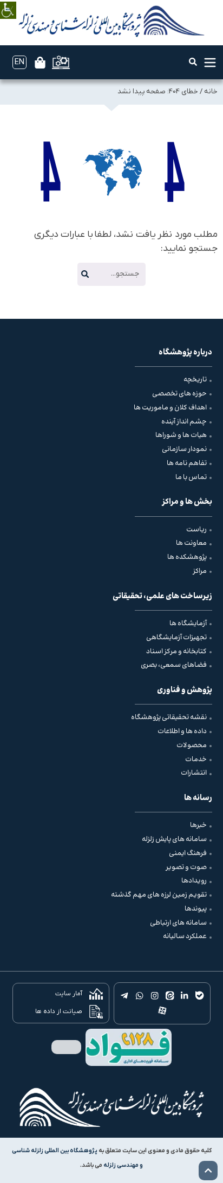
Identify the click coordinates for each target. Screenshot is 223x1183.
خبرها (198, 825)
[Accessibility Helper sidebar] (8, 2)
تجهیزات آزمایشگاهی (176, 637)
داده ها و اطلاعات (182, 731)
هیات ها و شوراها (181, 435)
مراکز (200, 571)
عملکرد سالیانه (185, 936)
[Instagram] (154, 995)
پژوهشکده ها (187, 557)
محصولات (191, 745)
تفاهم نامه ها (187, 463)
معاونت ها (191, 543)
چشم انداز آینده (184, 421)
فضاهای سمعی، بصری (174, 665)
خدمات (196, 759)
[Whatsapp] (139, 995)
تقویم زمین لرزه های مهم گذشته (159, 895)
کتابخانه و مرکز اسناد (176, 651)
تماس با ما (191, 477)
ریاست (196, 529)
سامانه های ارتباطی (178, 923)
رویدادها (194, 881)
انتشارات (194, 773)
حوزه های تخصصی (179, 393)
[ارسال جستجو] (85, 274)
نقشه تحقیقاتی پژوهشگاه (169, 717)
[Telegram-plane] (124, 995)
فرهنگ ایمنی (188, 853)
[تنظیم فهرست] (210, 62)
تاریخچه (195, 379)
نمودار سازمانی (184, 449)
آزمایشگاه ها (188, 623)
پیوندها (196, 909)
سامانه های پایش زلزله (174, 839)
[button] (193, 62)
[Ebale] (199, 995)
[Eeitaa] (169, 995)
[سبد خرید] (40, 62)
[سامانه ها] (61, 62)
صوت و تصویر (186, 867)
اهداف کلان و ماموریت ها (170, 407)
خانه (211, 91)
